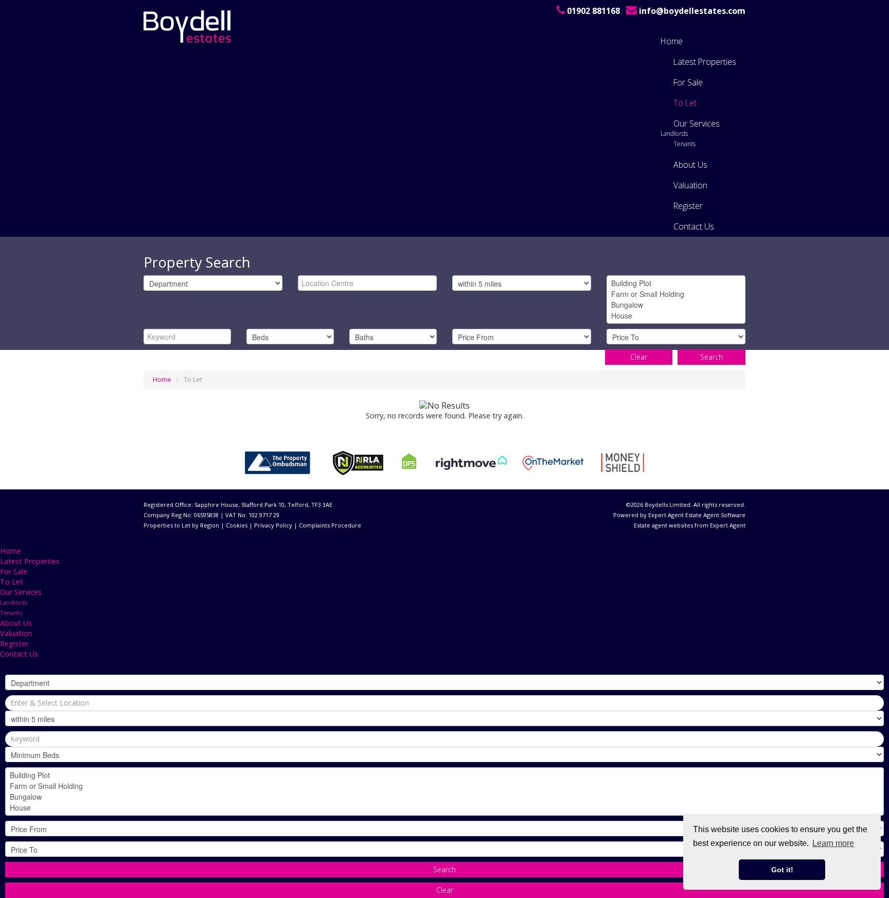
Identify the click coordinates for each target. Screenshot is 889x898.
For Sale (688, 82)
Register (688, 206)
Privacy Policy (273, 525)
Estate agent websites (663, 525)
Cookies (236, 525)
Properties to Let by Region (181, 525)
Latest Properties (704, 62)
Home (672, 41)
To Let (685, 103)
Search (711, 357)
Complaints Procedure (330, 525)
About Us (690, 165)
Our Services (696, 123)
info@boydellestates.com (692, 10)
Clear (638, 357)
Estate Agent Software (715, 515)
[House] (676, 315)
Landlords (674, 133)
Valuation (690, 185)
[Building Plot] (676, 283)
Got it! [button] (782, 870)
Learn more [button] (833, 843)
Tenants (684, 143)
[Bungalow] (676, 305)
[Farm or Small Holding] (676, 294)
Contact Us (693, 226)
